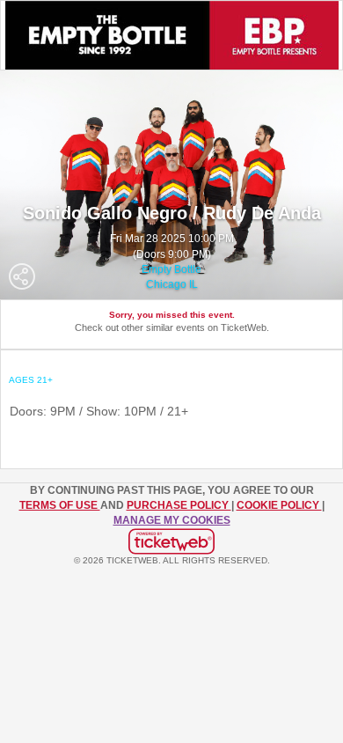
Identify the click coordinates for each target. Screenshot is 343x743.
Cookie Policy (279, 505)
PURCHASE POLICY (179, 505)
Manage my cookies (171, 520)
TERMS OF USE (59, 505)
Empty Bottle (171, 269)
